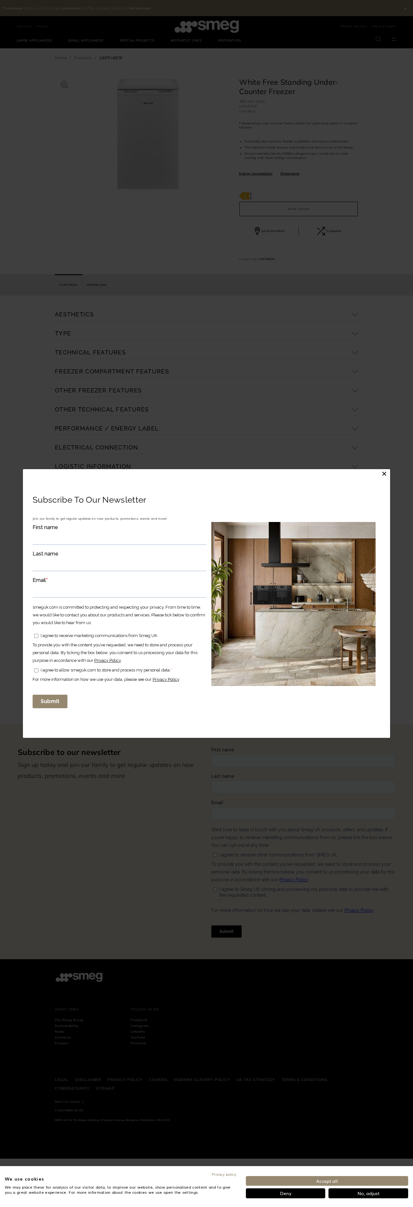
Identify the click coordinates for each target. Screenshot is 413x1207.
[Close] (384, 474)
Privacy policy (224, 1174)
